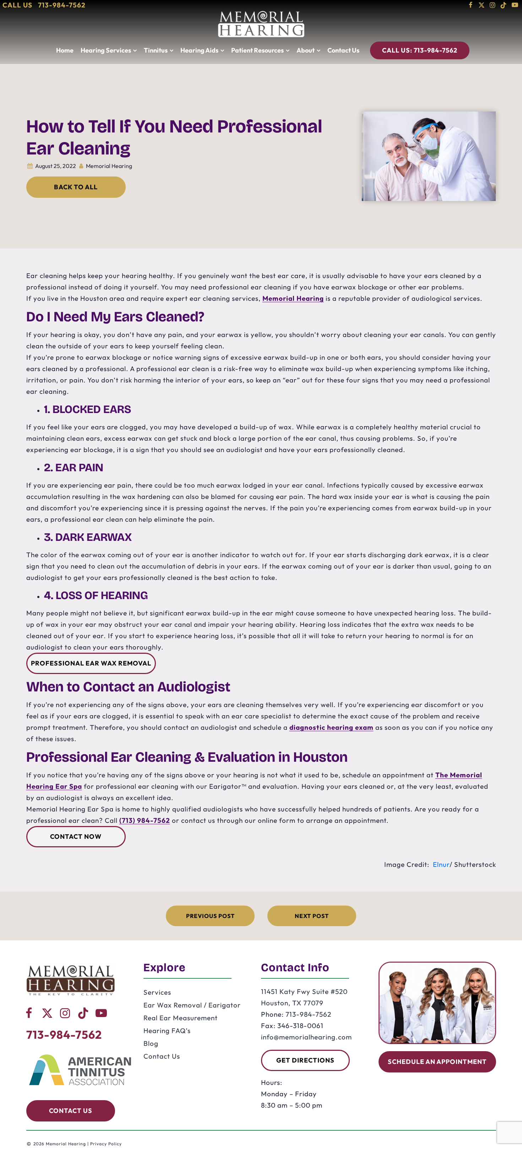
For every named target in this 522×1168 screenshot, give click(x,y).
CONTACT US (70, 1111)
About (306, 50)
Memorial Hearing (293, 298)
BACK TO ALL (76, 187)
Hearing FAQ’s (167, 1030)
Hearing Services (106, 50)
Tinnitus (156, 50)
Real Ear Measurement (180, 1018)
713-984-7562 (419, 50)
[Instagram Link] (492, 5)
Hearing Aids (199, 50)
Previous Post (210, 915)
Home (65, 50)
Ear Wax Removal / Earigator (192, 1005)
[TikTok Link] (503, 5)
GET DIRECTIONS (305, 1060)
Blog (150, 1043)
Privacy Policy (106, 1143)
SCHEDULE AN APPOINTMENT (437, 1062)
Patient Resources (257, 50)
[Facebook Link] (470, 5)
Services (157, 992)
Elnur (441, 864)
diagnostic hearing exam (331, 727)
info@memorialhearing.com (306, 1037)
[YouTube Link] (514, 5)
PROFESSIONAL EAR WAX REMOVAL (91, 663)
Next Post (312, 915)
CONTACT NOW (76, 836)
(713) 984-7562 (144, 820)
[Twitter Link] (481, 5)
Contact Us (343, 50)
